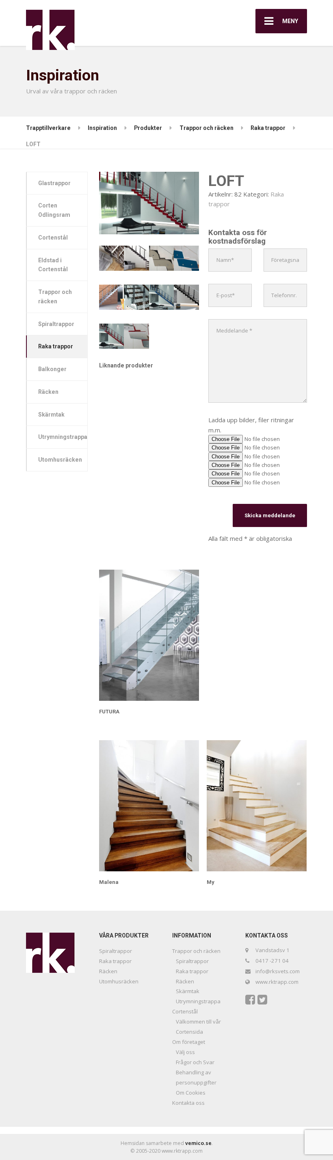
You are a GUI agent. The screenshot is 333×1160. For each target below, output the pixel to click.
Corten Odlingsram (54, 210)
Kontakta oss (188, 1102)
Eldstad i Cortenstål (53, 265)
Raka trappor (55, 346)
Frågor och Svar (195, 1062)
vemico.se (198, 1143)
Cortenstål (53, 237)
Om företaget (188, 1042)
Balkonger (52, 369)
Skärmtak (51, 414)
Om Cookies (190, 1092)
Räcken (48, 392)
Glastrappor (54, 183)
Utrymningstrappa (62, 437)
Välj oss (185, 1052)
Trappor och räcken (55, 297)
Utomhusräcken (60, 459)
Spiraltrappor (56, 324)
